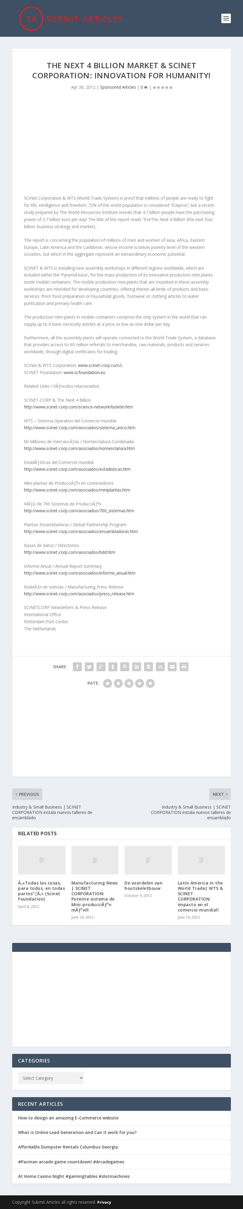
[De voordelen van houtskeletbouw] (148, 860)
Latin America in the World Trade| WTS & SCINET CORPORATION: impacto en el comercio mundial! (200, 896)
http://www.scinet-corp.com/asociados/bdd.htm (69, 552)
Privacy (104, 1202)
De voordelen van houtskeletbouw (143, 885)
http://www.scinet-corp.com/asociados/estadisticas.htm (77, 469)
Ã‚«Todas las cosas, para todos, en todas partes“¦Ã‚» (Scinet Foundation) (41, 891)
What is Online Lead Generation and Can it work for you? (77, 1132)
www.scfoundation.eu (84, 372)
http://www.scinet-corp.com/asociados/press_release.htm (79, 593)
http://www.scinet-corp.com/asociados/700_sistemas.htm (79, 510)
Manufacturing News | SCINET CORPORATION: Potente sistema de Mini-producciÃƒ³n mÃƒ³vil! (94, 896)
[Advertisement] (121, 144)
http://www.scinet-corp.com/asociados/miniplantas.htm (77, 490)
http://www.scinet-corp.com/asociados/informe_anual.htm (79, 573)
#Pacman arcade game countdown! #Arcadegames (71, 1162)
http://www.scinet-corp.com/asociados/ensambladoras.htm (81, 531)
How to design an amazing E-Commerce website (68, 1118)
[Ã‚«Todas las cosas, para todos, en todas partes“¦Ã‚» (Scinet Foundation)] (41, 860)
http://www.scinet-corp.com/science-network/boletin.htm (78, 407)
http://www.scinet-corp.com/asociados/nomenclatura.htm (79, 448)
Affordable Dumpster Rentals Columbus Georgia (68, 1147)
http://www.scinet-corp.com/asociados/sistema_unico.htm (79, 427)
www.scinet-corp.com (98, 365)
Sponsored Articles (118, 87)
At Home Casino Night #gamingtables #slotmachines (74, 1176)
